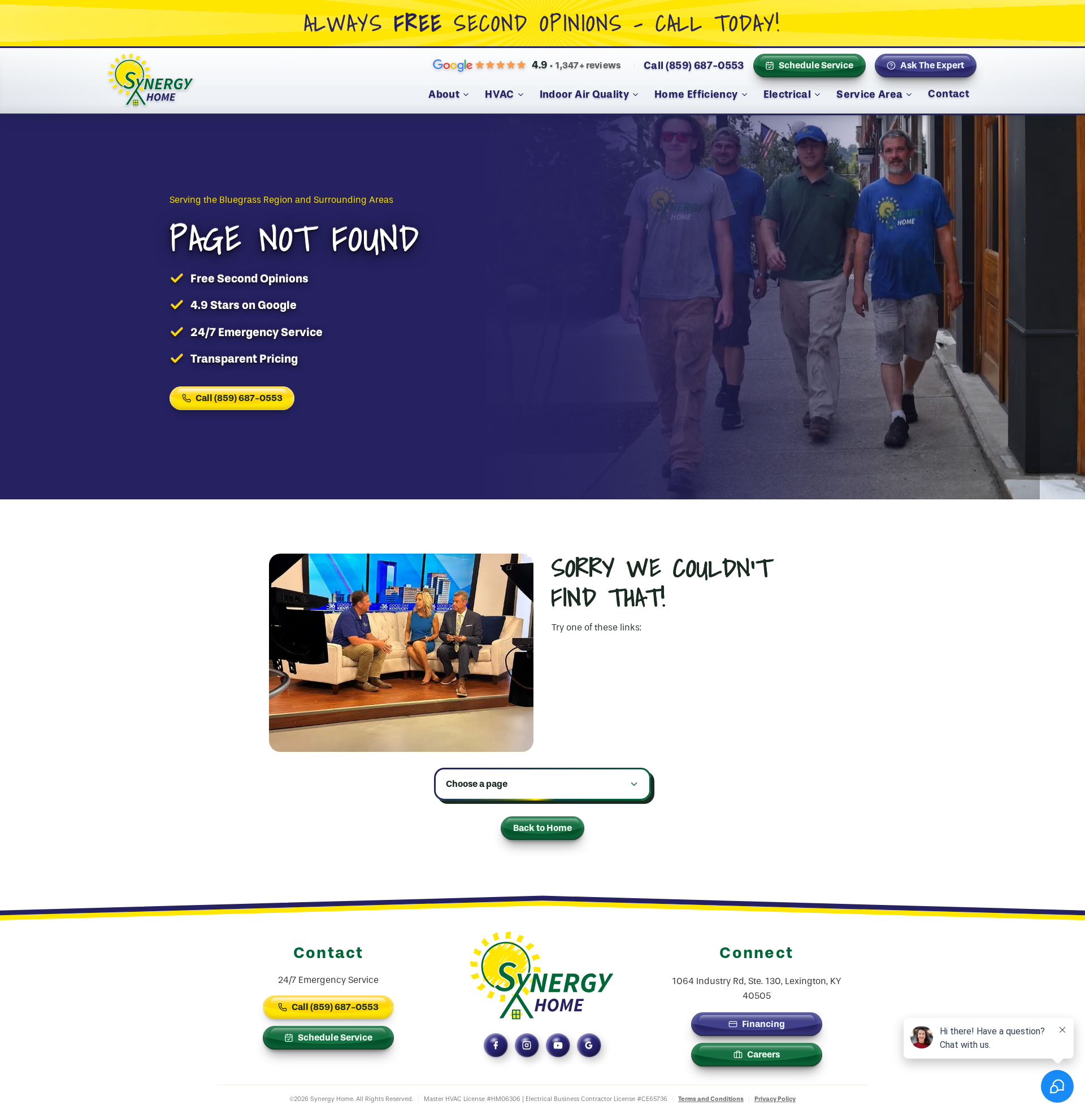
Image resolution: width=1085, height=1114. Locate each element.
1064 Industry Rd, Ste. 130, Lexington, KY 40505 (756, 988)
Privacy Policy (775, 1099)
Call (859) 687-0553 (694, 65)
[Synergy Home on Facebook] (496, 1045)
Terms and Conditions (711, 1099)
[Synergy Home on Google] (589, 1045)
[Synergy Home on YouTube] (558, 1045)
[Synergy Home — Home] (151, 82)
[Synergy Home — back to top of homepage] (542, 976)
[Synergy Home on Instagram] (527, 1045)
